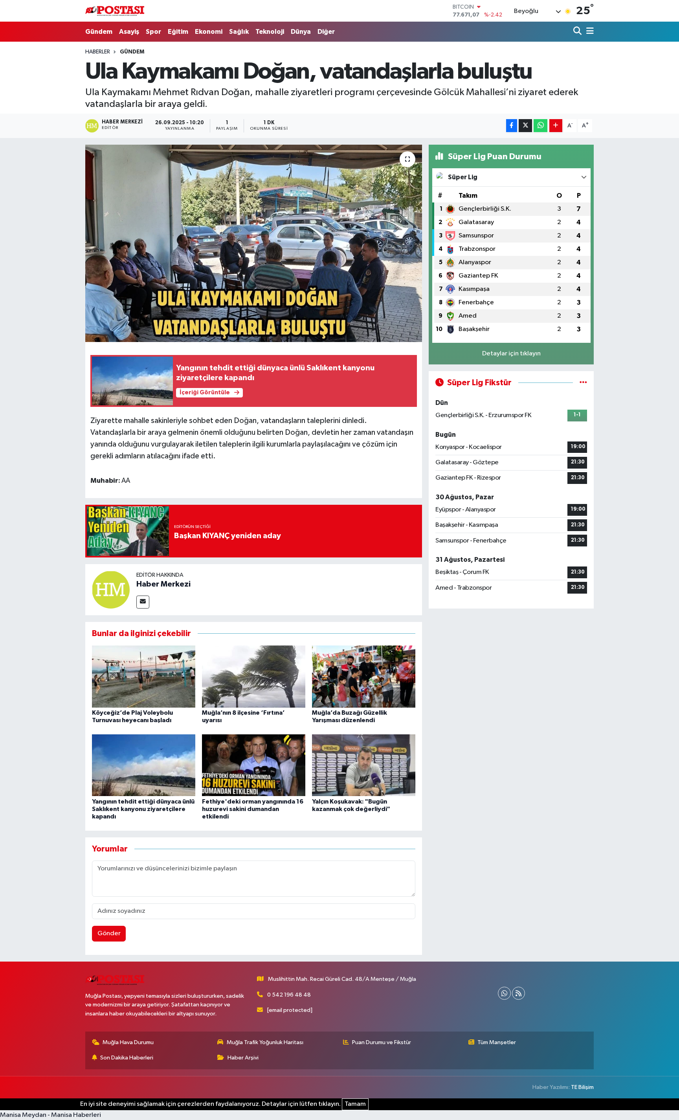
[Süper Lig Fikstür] (583, 382)
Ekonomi (208, 31)
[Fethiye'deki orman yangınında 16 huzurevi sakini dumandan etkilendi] (253, 765)
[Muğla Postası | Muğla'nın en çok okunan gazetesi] (114, 10)
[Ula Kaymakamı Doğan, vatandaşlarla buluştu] (253, 243)
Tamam (355, 1104)
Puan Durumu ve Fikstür (381, 1042)
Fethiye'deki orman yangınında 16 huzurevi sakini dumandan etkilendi (252, 809)
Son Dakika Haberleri (126, 1058)
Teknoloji (269, 31)
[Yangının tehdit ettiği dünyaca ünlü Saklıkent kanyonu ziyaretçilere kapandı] (143, 765)
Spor (153, 31)
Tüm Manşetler (496, 1042)
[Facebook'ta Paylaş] (511, 125)
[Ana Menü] (588, 31)
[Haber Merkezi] (111, 589)
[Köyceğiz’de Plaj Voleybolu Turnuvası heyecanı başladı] (143, 676)
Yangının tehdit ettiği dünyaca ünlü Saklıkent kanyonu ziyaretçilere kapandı (143, 809)
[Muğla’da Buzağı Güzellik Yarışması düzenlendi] (363, 676)
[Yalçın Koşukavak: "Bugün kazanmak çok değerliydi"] (363, 765)
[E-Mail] (142, 602)
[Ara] (578, 31)
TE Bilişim (582, 1087)
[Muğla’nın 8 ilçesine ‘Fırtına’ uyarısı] (253, 676)
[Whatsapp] (504, 993)
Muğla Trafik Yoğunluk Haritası (265, 1042)
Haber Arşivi (243, 1058)
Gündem (98, 31)
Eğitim (178, 31)
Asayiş (129, 31)
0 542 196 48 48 (289, 995)
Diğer (326, 31)
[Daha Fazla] (555, 125)
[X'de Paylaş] (525, 125)
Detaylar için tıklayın (511, 353)
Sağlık (239, 31)
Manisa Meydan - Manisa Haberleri (50, 1115)
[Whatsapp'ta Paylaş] (540, 125)
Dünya (301, 31)
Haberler (97, 52)
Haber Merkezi (163, 584)
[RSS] (518, 993)
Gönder (109, 933)
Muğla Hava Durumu (128, 1042)
